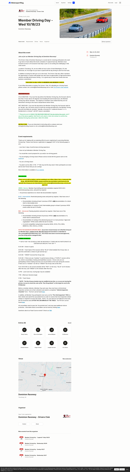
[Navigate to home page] (16, 2)
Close (127, 469)
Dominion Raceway (24, 29)
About (37, 424)
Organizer (46, 41)
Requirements (29, 41)
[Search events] (74, 3)
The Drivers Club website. (60, 87)
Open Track (28, 10)
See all (69, 322)
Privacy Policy (85, 469)
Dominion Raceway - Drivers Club (35, 11)
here (43, 292)
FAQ (50, 310)
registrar (20, 158)
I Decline (122, 469)
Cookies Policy (77, 469)
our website (40, 170)
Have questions (106, 41)
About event (21, 41)
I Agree (116, 469)
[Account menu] (120, 2)
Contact (24, 424)
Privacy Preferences (8, 470)
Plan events (110, 2)
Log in (116, 2)
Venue (41, 41)
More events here (67, 358)
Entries (36, 41)
